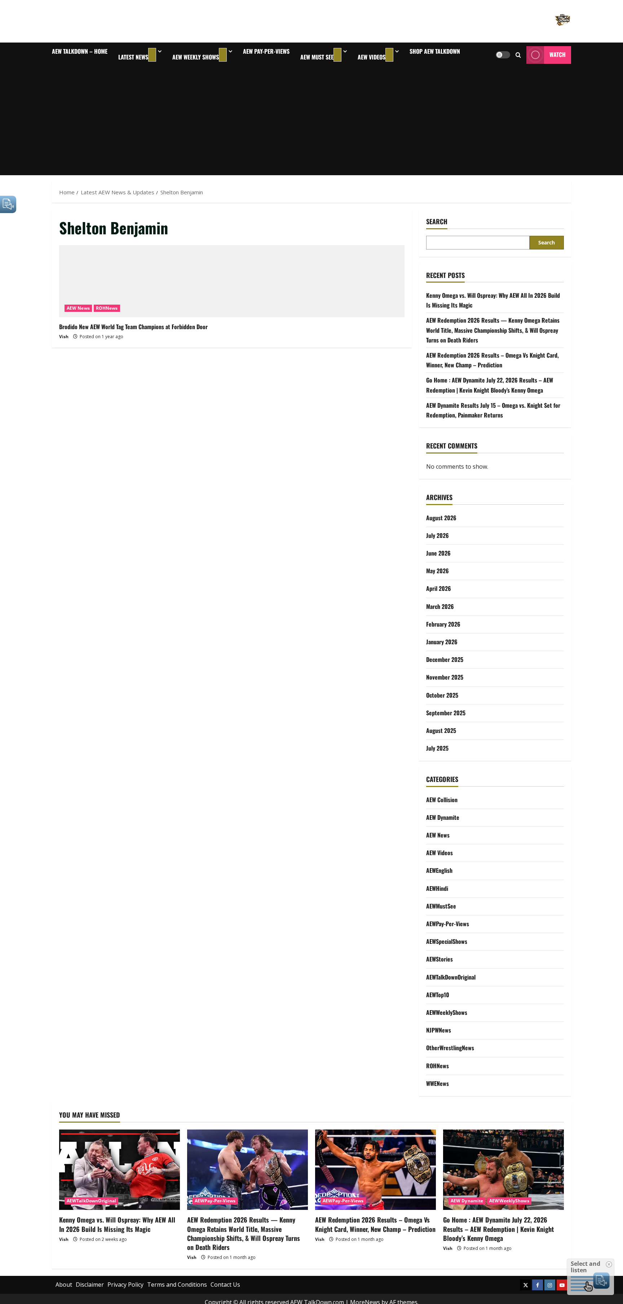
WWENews (437, 1083)
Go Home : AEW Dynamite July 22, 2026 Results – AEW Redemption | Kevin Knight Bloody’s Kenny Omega (498, 1228)
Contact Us (225, 1284)
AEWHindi (437, 888)
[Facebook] (537, 1284)
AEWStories (439, 959)
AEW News (78, 308)
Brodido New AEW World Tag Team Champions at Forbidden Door (133, 326)
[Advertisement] (311, 121)
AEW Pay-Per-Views (266, 51)
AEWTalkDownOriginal (451, 977)
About (64, 1284)
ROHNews (107, 308)
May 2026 (437, 570)
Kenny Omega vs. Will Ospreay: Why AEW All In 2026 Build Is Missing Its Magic (117, 1224)
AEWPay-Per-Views (447, 923)
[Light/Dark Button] (503, 54)
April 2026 (438, 588)
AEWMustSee (441, 906)
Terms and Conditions (177, 1284)
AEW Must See (316, 57)
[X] (525, 1284)
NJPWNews (438, 1030)
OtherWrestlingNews (450, 1047)
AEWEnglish (439, 870)
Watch (557, 54)
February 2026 (443, 624)
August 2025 (441, 730)
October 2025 (442, 695)
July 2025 (437, 748)
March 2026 (440, 606)
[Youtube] (562, 1284)
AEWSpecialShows (446, 941)
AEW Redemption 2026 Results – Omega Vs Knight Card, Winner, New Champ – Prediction (375, 1224)
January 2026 (442, 641)
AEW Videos (371, 57)
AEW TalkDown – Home (79, 51)
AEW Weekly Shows (195, 57)
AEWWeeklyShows (446, 1012)
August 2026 (441, 517)
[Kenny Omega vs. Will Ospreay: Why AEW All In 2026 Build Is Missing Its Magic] (119, 1170)
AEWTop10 (437, 994)
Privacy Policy (125, 1284)
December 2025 (444, 659)
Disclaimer (90, 1284)
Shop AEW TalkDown (435, 51)
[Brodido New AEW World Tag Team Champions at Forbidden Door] (232, 281)
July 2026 (437, 535)
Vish (64, 336)
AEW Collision (442, 799)
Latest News (133, 57)
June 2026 (438, 553)
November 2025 (444, 677)
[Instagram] (549, 1284)
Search (436, 221)
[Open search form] (518, 55)
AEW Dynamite (442, 817)
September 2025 (445, 712)
